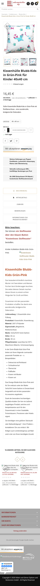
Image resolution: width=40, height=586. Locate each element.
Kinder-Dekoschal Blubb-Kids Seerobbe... (10, 473)
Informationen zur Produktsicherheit (20, 218)
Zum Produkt (22, 481)
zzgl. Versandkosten (19, 98)
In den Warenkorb (19, 130)
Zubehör (20, 204)
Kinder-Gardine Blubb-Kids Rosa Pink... (28, 473)
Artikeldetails (21, 198)
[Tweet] (11, 141)
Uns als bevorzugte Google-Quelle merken (20, 540)
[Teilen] (5, 141)
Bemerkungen (20, 211)
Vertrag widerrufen (20, 531)
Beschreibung (21, 191)
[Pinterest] (17, 141)
